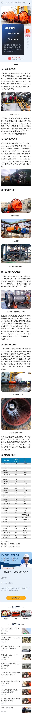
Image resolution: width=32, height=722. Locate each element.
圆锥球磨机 (26, 618)
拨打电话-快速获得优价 (18, 58)
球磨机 (6, 618)
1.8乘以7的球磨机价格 (7, 707)
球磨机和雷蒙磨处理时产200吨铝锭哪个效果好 (10, 665)
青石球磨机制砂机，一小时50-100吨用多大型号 (10, 656)
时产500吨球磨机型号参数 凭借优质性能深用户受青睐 (10, 700)
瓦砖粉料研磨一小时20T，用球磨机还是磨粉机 (10, 638)
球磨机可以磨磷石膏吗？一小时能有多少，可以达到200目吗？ (10, 647)
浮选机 (16, 618)
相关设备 (18, 2)
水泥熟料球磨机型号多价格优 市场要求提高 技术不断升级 (10, 691)
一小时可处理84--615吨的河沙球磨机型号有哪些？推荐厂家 (10, 673)
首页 (7, 2)
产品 (12, 2)
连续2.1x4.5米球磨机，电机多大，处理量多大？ (10, 630)
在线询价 (27, 36)
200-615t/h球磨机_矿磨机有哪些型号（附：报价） (10, 682)
